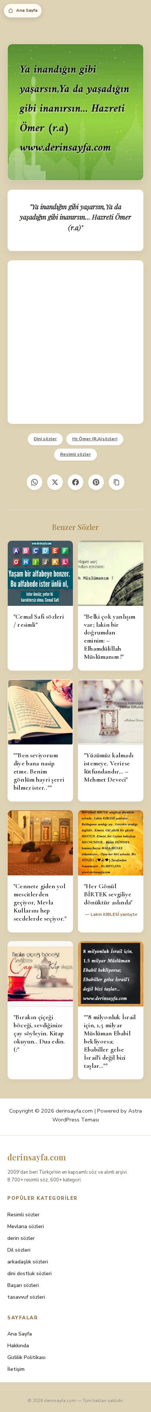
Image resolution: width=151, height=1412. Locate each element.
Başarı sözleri (23, 1285)
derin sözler (21, 1238)
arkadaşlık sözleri (27, 1261)
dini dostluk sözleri (29, 1273)
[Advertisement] (75, 342)
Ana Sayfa (26, 10)
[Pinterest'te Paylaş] (96, 482)
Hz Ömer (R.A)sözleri (94, 439)
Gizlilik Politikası (26, 1357)
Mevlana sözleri (25, 1226)
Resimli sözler (75, 454)
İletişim (16, 1369)
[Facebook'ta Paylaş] (75, 482)
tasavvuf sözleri (26, 1297)
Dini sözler (45, 439)
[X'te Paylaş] (55, 482)
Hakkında (18, 1345)
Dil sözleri (18, 1249)
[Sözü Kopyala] (116, 482)
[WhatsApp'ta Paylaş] (34, 482)
